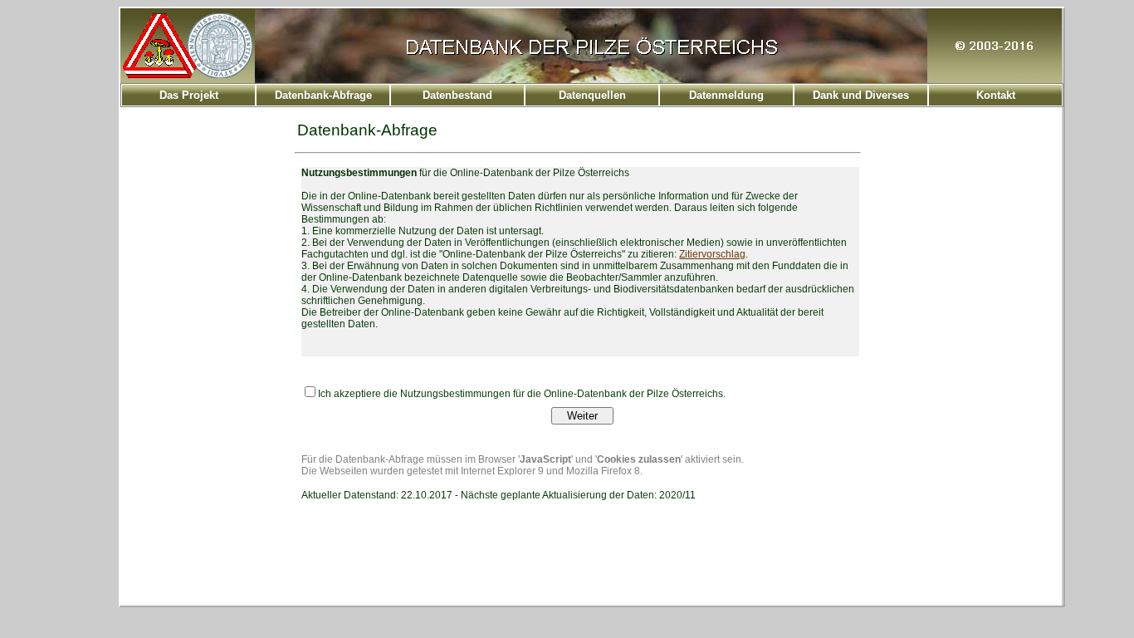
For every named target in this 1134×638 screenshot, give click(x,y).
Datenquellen (592, 95)
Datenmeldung (726, 95)
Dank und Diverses (861, 95)
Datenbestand (457, 95)
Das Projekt (188, 95)
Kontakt (995, 95)
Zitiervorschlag (712, 254)
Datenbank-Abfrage (323, 95)
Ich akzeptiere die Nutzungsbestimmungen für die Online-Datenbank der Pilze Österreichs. (522, 394)
